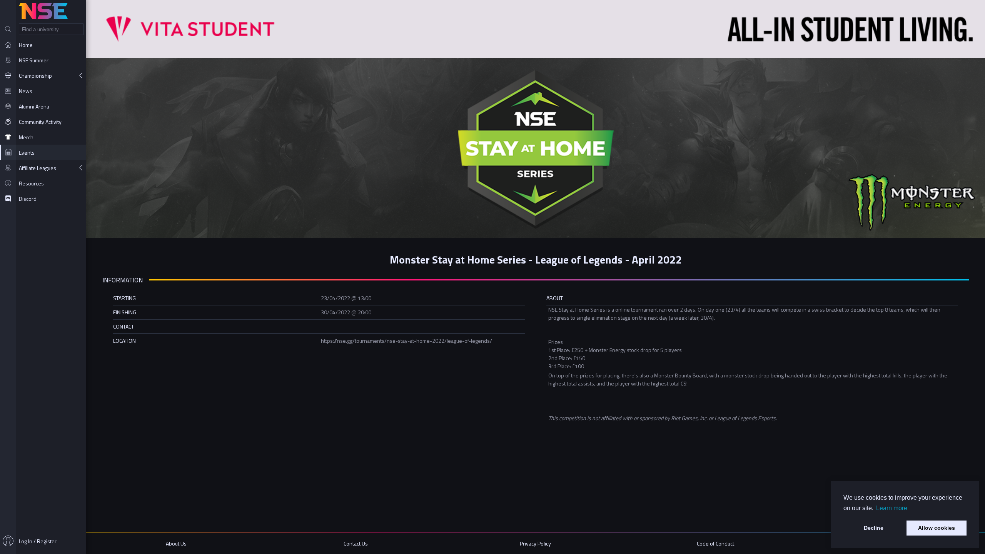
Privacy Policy (535, 543)
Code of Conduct (715, 543)
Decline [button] (873, 528)
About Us (176, 543)
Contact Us (356, 543)
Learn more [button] (891, 508)
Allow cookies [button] (936, 528)
